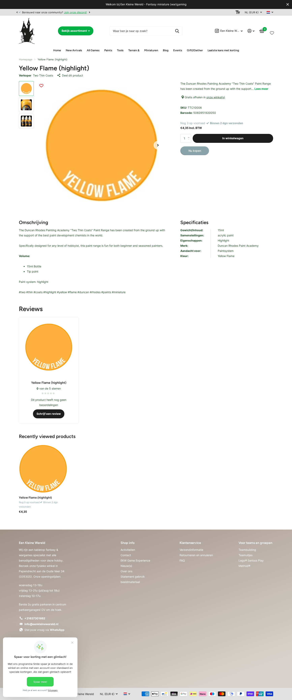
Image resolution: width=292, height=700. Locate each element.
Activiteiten (128, 549)
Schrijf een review (49, 413)
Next (89, 12)
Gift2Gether (195, 50)
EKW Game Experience (135, 560)
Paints (108, 50)
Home (57, 50)
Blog (165, 50)
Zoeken (177, 30)
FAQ (182, 560)
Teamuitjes (245, 555)
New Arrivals (74, 50)
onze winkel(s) (215, 97)
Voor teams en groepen (255, 543)
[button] (17, 12)
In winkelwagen (233, 138)
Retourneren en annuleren (196, 555)
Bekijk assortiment (74, 30)
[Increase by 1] (189, 135)
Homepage (25, 59)
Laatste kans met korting (223, 50)
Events (177, 50)
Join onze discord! (75, 12)
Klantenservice (190, 543)
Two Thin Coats (43, 75)
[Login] (251, 30)
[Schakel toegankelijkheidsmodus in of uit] (238, 12)
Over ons (126, 571)
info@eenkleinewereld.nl (41, 624)
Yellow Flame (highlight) (35, 497)
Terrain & (133, 50)
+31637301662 (34, 618)
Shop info (127, 543)
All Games (93, 50)
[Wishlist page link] (272, 32)
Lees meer (261, 88)
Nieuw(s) (126, 566)
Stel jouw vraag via (44, 629)
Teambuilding (247, 549)
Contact (126, 555)
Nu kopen (195, 150)
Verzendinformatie (191, 549)
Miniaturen (151, 50)
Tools (120, 50)
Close (287, 4)
